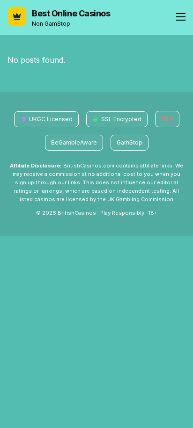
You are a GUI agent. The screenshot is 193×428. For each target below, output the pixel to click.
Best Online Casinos (71, 13)
